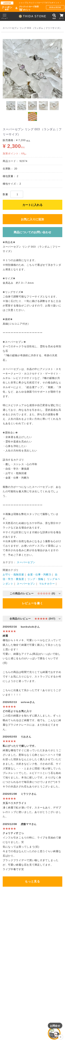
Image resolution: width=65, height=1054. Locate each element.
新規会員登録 (55, 7)
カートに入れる (32, 204)
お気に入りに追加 (32, 219)
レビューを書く (32, 603)
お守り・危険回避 (13, 574)
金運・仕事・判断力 (39, 574)
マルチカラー (47, 583)
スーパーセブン (26, 562)
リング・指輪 (35, 579)
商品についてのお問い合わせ (32, 232)
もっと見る (32, 881)
